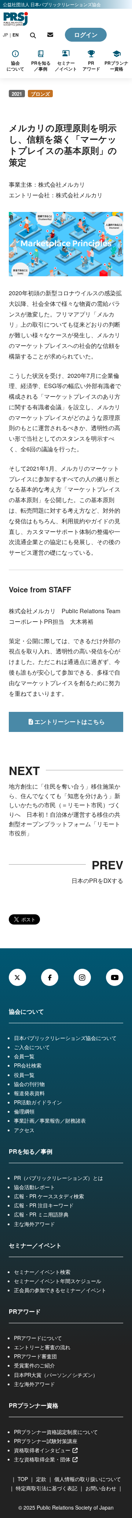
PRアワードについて (38, 1337)
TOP (23, 1479)
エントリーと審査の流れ (42, 1347)
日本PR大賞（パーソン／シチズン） (56, 1374)
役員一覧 (24, 1074)
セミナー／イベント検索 (42, 1271)
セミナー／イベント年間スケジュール (57, 1280)
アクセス (24, 1130)
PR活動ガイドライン (38, 1102)
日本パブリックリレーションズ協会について (65, 1037)
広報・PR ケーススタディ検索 (49, 1196)
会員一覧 (24, 1056)
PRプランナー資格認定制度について (56, 1431)
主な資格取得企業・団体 (43, 1459)
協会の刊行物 (29, 1084)
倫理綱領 (24, 1111)
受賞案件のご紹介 (34, 1365)
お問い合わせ (100, 1488)
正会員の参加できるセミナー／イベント (60, 1290)
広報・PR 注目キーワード (44, 1205)
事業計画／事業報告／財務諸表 (50, 1120)
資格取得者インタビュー (43, 1450)
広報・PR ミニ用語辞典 (41, 1214)
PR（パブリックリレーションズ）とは (58, 1177)
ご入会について (32, 1047)
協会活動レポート (34, 1187)
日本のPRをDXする (97, 880)
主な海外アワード (34, 1223)
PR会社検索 (27, 1065)
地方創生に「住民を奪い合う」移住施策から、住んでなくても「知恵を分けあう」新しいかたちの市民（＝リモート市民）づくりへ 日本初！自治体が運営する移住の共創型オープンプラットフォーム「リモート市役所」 (64, 809)
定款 (41, 1479)
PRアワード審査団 (35, 1356)
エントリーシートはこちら (69, 721)
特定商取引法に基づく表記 (46, 1488)
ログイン (86, 34)
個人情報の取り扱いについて (87, 1479)
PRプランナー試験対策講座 (45, 1441)
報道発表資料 (29, 1093)
